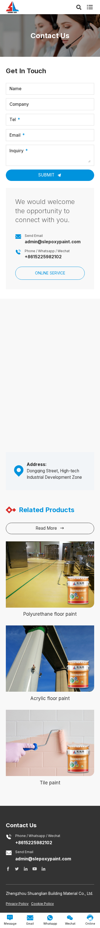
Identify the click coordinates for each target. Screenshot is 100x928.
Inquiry (16, 150)
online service (50, 273)
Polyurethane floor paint (50, 614)
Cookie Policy (42, 904)
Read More (50, 528)
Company (19, 104)
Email (15, 135)
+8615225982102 (43, 256)
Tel (12, 119)
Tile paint (50, 782)
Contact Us (21, 825)
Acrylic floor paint (50, 698)
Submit (47, 175)
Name (15, 88)
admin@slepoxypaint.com (53, 241)
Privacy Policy (17, 904)
